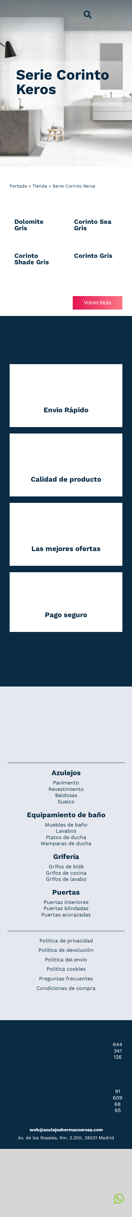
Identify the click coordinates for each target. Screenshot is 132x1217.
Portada (18, 185)
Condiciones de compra (66, 988)
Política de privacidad (66, 941)
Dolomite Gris (29, 225)
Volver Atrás (97, 302)
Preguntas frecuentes (66, 979)
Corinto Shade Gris (31, 259)
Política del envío (66, 960)
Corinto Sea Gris (92, 225)
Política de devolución (66, 950)
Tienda (39, 185)
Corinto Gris (93, 255)
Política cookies (66, 969)
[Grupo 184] (16, 8)
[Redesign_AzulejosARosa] (66, 708)
